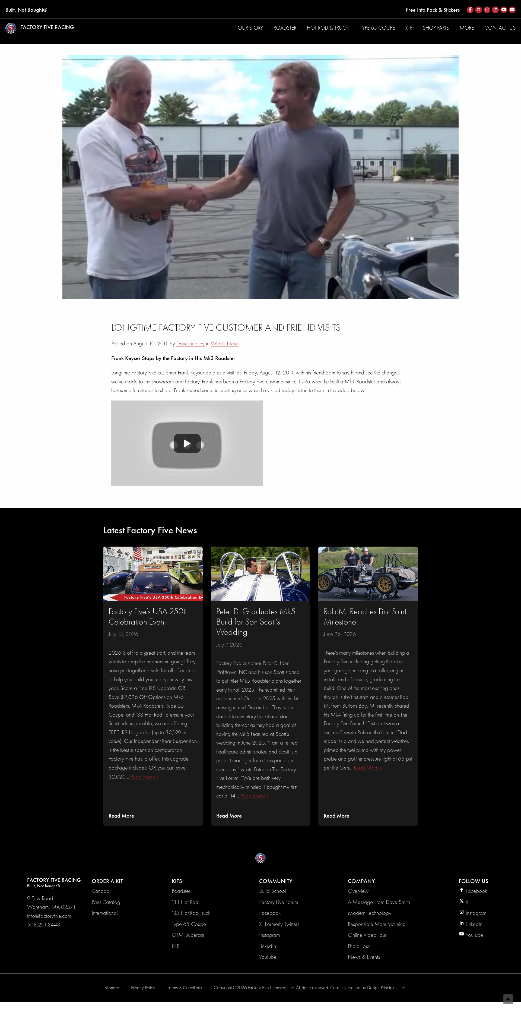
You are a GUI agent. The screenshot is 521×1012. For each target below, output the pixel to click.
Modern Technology (369, 913)
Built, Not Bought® (26, 10)
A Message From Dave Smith (379, 902)
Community (275, 881)
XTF (408, 28)
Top (508, 999)
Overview (358, 891)
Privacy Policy (143, 988)
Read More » (144, 776)
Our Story (250, 28)
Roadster (285, 28)
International (105, 913)
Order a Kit (107, 881)
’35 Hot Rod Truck (191, 913)
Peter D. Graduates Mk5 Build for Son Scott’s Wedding (256, 621)
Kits (177, 881)
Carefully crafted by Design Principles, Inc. (368, 988)
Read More (121, 815)
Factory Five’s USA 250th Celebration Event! (149, 616)
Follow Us (473, 881)
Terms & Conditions (184, 988)
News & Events (364, 957)
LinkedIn (267, 946)
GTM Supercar (188, 935)
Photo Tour (359, 946)
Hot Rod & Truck (328, 28)
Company (361, 881)
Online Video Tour (367, 935)
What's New (224, 343)
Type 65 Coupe (377, 28)
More (467, 28)
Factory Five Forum (278, 902)
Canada (101, 891)
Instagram (269, 935)
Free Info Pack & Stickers (433, 10)
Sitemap (111, 988)
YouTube (268, 957)
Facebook (270, 913)
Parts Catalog (106, 902)
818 (176, 946)
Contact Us (500, 28)
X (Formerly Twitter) (279, 924)
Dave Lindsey (190, 343)
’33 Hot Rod (185, 902)
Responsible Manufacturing (377, 924)
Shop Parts (436, 28)
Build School (272, 891)
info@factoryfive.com (49, 916)
